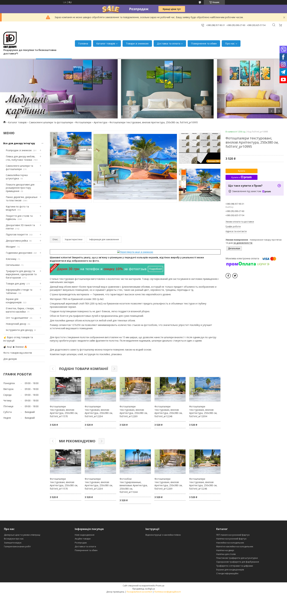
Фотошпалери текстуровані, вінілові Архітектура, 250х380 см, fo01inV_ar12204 (99, 411)
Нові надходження (84, 534)
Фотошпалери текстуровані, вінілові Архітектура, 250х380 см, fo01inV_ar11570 (64, 411)
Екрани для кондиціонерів (14, 300)
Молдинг (11, 246)
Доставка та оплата (168, 43)
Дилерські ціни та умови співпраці (22, 534)
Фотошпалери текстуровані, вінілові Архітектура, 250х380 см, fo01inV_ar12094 (203, 411)
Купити (241, 171)
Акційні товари (83, 538)
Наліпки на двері (225, 550)
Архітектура (100, 122)
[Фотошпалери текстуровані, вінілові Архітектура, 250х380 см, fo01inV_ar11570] (65, 389)
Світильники (13, 264)
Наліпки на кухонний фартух (231, 538)
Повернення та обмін (204, 43)
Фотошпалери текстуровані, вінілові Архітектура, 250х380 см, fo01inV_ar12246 (168, 411)
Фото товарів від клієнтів (17, 352)
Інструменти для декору (19, 330)
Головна (83, 43)
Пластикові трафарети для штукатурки (237, 557)
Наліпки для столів (226, 554)
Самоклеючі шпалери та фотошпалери (51, 122)
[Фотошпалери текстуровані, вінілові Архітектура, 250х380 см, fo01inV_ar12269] (135, 389)
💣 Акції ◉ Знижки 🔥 (15, 346)
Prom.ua (160, 585)
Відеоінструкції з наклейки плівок (163, 534)
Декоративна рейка (17, 240)
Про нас (230, 43)
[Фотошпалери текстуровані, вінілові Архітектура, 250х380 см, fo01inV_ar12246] (170, 389)
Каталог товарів (105, 43)
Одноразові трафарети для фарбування (237, 561)
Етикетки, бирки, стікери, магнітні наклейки (20, 310)
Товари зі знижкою (137, 43)
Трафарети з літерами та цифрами (234, 565)
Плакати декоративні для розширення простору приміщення (20, 188)
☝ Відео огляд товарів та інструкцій (18, 339)
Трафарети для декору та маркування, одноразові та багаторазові (21, 274)
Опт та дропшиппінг (17, 317)
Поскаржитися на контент (139, 591)
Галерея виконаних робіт (17, 546)
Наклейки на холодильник (230, 542)
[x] (235, 275)
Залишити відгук (13, 542)
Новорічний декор (16, 323)
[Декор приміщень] (10, 40)
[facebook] (228, 275)
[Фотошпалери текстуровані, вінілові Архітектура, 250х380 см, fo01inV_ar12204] (100, 389)
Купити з (235, 177)
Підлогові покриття (17, 234)
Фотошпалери (83, 122)
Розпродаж (81, 542)
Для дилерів (10, 358)
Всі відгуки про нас (14, 538)
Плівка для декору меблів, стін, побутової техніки (20, 158)
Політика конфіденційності (167, 591)
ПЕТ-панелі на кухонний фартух (233, 534)
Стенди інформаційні (227, 573)
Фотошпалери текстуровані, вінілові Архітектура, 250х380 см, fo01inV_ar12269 (134, 411)
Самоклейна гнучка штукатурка (17, 176)
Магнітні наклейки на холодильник (234, 546)
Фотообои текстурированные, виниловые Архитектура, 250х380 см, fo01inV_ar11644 (134, 485)
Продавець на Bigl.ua (143, 588)
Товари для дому (15, 283)
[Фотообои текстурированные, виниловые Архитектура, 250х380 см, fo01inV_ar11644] (135, 461)
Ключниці (11, 258)
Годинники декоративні (19, 252)
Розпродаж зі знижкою (19, 150)
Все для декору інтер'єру (19, 143)
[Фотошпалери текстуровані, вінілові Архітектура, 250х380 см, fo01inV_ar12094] (205, 389)
